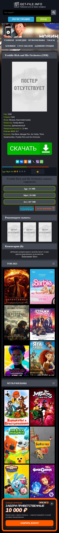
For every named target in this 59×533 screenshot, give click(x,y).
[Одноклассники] (25, 161)
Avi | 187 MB (29, 202)
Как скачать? (27, 208)
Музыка (12, 120)
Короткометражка (23, 120)
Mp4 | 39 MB (29, 195)
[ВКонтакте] (21, 161)
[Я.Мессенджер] (17, 161)
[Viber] (37, 161)
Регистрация (21, 19)
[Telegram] (29, 161)
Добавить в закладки (37, 171)
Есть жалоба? (45, 208)
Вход (43, 19)
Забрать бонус (29, 523)
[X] (33, 161)
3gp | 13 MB (29, 189)
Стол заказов (25, 46)
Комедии (21, 40)
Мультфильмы (36, 40)
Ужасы (51, 40)
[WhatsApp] (41, 161)
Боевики (10, 46)
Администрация (44, 46)
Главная (9, 40)
